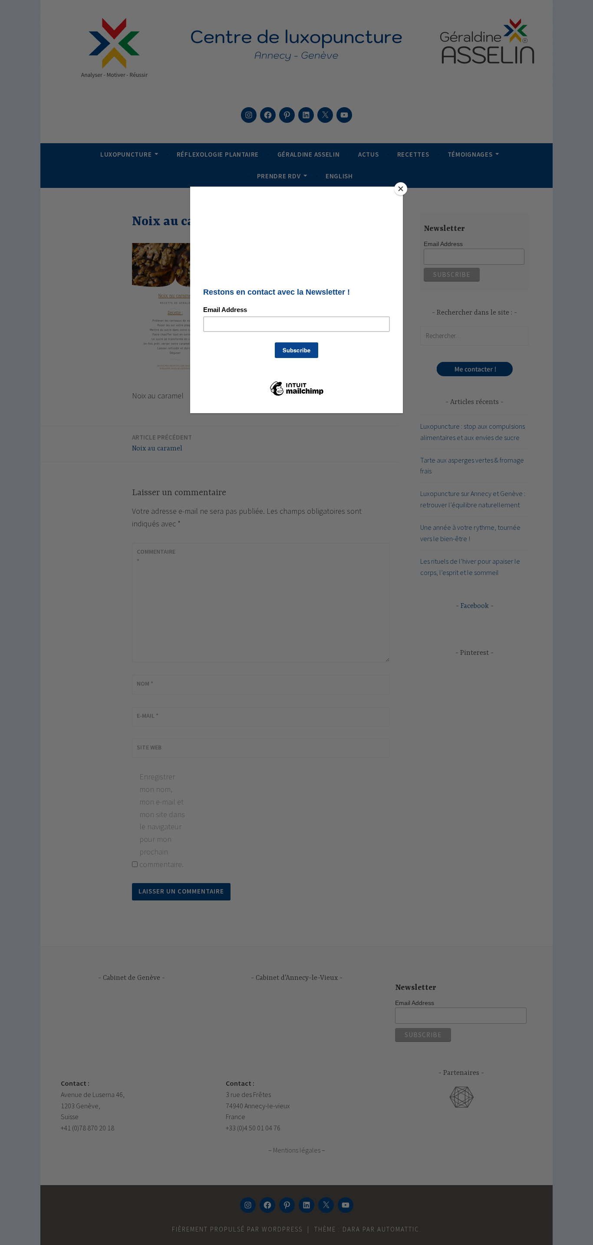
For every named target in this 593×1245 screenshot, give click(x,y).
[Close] (400, 188)
